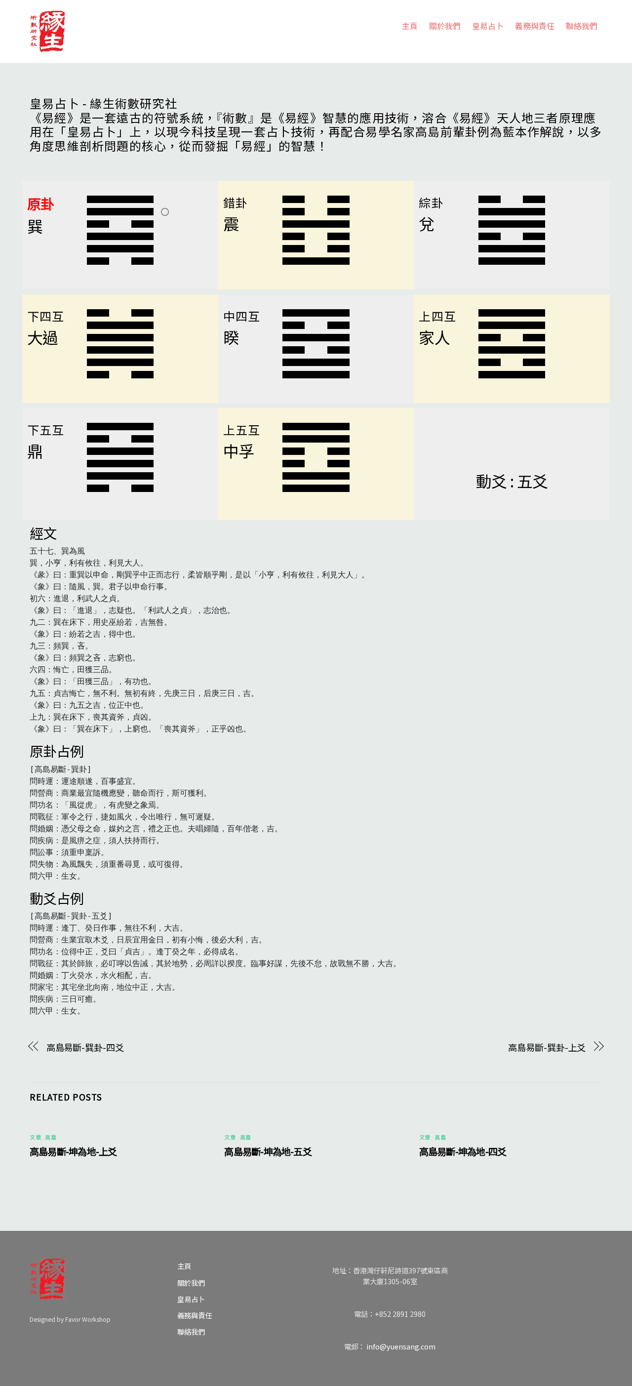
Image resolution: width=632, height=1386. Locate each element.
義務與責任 (534, 26)
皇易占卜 (488, 26)
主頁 (410, 26)
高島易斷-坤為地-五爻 (268, 1151)
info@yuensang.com (400, 1346)
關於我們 (445, 26)
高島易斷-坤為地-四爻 (463, 1151)
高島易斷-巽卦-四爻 (85, 1047)
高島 (50, 1137)
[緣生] (47, 29)
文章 (35, 1137)
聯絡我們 (581, 26)
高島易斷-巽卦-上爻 (547, 1047)
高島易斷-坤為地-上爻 (73, 1151)
